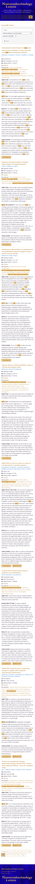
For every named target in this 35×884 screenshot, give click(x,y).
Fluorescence (13, 693)
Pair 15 (3, 689)
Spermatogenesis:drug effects (10, 390)
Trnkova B (28, 769)
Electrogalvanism (21, 482)
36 (18, 855)
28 (29, 851)
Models (4, 183)
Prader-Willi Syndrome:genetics (10, 695)
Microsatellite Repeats (23, 693)
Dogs (17, 386)
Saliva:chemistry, (6, 488)
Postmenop (8, 790)
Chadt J (11, 255)
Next (23, 855)
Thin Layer (22, 177)
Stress (16, 591)
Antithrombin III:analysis (14, 782)
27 (25, 851)
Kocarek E (11, 676)
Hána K (11, 469)
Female (14, 71)
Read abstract (6, 157)
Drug (10, 71)
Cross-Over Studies (27, 782)
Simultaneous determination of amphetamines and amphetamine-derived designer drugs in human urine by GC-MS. (17, 251)
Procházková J (5, 467)
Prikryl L (15, 255)
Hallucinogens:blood (18, 181)
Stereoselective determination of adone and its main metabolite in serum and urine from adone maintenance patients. (16, 50)
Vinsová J (28, 469)
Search (7, 41)
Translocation (23, 695)
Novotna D (12, 674)
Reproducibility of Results (14, 272)
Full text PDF (17, 565)
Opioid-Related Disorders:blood (18, 75)
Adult (10, 67)
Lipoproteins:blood (23, 788)
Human (30, 687)
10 (14, 851)
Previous (5, 851)
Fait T (3, 769)
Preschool (15, 687)
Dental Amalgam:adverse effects (18, 480)
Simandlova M (20, 674)
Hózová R (11, 369)
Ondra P (4, 166)
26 (22, 851)
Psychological (22, 591)
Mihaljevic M (5, 469)
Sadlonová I (5, 369)
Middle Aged (18, 486)
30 (7, 855)
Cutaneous (21, 780)
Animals (4, 386)
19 (18, 851)
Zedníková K (10, 166)
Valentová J (5, 55)
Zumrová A (5, 676)
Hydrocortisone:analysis (23, 590)
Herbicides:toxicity (6, 388)
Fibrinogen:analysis (7, 788)
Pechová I (18, 55)
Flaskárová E (18, 369)
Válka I (16, 166)
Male (23, 71)
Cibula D (13, 769)
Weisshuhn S (9, 575)
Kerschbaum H (17, 575)
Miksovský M (17, 469)
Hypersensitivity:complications (20, 484)
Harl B (3, 575)
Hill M (23, 769)
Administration (13, 780)
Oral (3, 782)
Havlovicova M (29, 674)
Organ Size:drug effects (21, 388)
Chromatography (17, 67)
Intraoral (29, 482)
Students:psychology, (7, 593)
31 (11, 855)
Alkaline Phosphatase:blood (21, 384)
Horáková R (11, 55)
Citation (5, 65)
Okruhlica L (25, 55)
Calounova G (5, 674)
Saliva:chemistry (9, 591)
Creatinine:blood (11, 386)
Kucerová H (26, 467)
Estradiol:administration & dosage (11, 784)
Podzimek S (13, 467)
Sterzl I (23, 469)
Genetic (29, 695)
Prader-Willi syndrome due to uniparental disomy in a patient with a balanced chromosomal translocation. (16, 670)
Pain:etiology (25, 486)
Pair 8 (21, 689)
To (8, 392)
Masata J (18, 769)
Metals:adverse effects (8, 486)
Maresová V (5, 255)
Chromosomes (23, 687)
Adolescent (12, 586)
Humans (19, 71)
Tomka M (20, 467)
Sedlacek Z (17, 676)
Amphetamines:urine (15, 266)
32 (14, 855)
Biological (9, 183)
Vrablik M (7, 769)
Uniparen (4, 697)
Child (10, 687)
